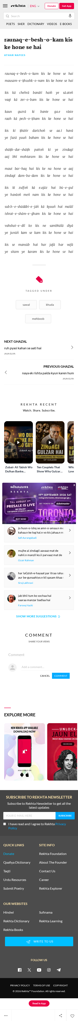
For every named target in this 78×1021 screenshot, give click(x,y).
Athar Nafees (15, 55)
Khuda (50, 304)
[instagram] (49, 969)
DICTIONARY (35, 24)
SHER (21, 24)
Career (44, 879)
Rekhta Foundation (53, 853)
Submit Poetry (13, 888)
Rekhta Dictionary (16, 921)
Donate (51, 5)
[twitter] (29, 969)
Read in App (39, 1003)
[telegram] (58, 969)
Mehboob (38, 318)
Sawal (26, 304)
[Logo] (18, 6)
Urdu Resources (14, 879)
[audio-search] (70, 15)
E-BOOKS (66, 24)
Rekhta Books (13, 929)
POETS (10, 24)
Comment (60, 675)
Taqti (6, 871)
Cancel (45, 675)
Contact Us (47, 871)
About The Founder (53, 862)
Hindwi (8, 912)
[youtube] (39, 969)
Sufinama (45, 912)
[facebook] (19, 969)
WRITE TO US (43, 941)
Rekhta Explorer (50, 888)
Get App (66, 5)
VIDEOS (52, 24)
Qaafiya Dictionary (16, 862)
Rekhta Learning (50, 921)
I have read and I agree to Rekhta (37, 826)
